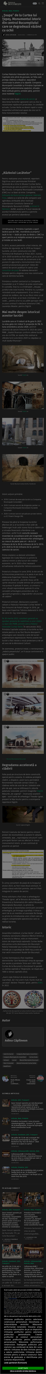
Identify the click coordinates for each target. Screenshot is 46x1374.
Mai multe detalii (13, 1298)
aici (5, 1308)
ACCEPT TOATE (23, 1368)
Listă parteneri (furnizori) (15, 1362)
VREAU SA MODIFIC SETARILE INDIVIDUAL (23, 1371)
